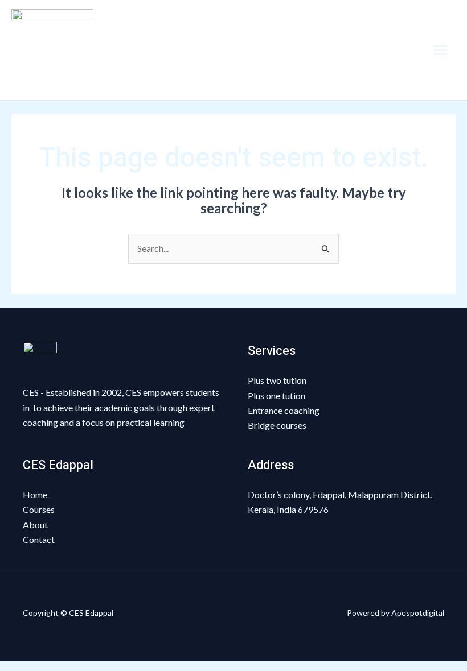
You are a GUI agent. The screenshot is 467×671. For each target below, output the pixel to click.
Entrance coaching (283, 410)
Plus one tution (276, 395)
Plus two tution (277, 380)
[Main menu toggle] (440, 50)
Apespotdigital (417, 613)
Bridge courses (277, 425)
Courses (39, 509)
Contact (39, 539)
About (35, 524)
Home (35, 494)
